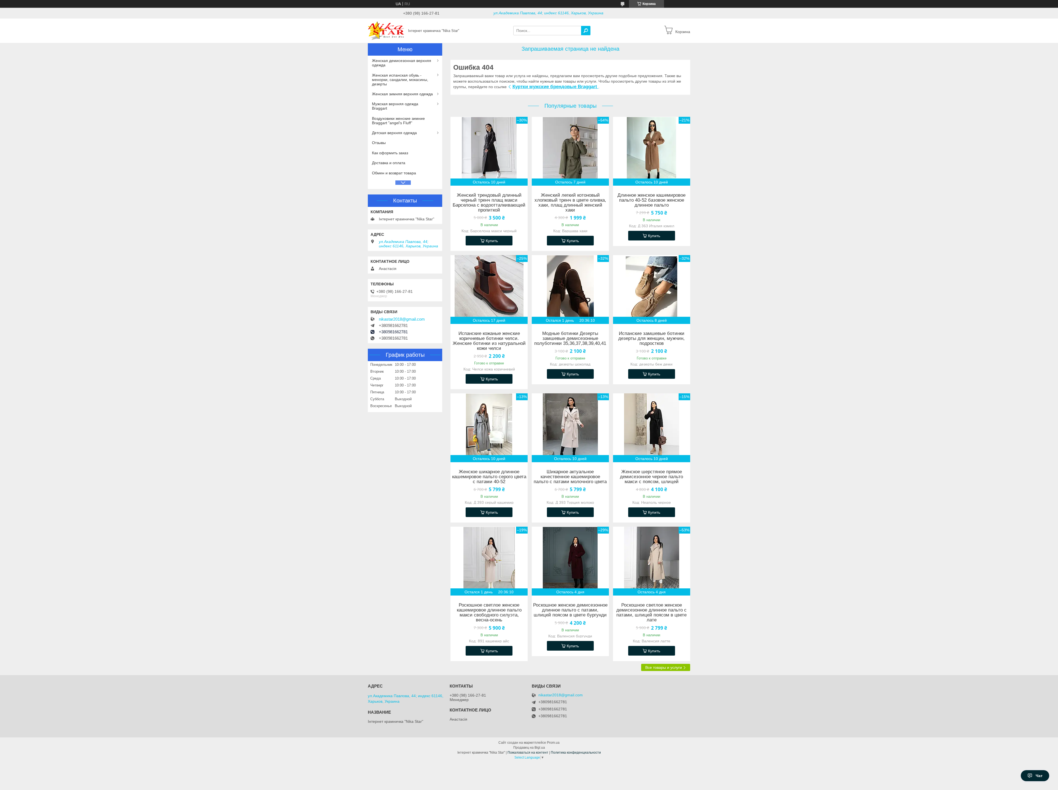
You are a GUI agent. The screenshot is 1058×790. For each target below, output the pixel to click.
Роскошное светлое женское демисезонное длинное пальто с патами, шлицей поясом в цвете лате (651, 613)
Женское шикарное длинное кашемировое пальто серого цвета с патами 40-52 (489, 476)
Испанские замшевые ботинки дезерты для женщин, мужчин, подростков (651, 338)
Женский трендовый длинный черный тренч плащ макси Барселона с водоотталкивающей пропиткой (489, 203)
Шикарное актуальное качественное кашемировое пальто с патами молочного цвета (570, 476)
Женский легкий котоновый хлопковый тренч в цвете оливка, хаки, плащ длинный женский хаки (570, 203)
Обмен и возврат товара (394, 173)
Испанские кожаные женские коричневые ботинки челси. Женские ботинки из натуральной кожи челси (489, 341)
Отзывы (379, 142)
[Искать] (585, 30)
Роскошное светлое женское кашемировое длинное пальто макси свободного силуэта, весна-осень (489, 613)
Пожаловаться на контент (528, 752)
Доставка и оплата (388, 163)
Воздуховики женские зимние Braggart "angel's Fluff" (398, 120)
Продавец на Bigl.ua (529, 748)
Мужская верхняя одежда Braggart (395, 106)
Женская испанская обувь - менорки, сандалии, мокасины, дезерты (400, 79)
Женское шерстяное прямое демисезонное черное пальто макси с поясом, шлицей (651, 476)
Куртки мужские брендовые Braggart (555, 86)
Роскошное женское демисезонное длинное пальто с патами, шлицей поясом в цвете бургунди (570, 610)
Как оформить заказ (390, 153)
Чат (1039, 775)
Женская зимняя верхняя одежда (402, 94)
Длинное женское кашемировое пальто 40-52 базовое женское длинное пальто (651, 200)
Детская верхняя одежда (394, 133)
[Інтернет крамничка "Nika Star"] (386, 30)
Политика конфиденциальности (576, 752)
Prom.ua (553, 743)
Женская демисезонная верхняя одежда (401, 62)
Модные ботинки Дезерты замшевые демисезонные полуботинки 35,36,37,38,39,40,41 (570, 338)
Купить (492, 241)
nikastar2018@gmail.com (402, 319)
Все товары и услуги (663, 667)
